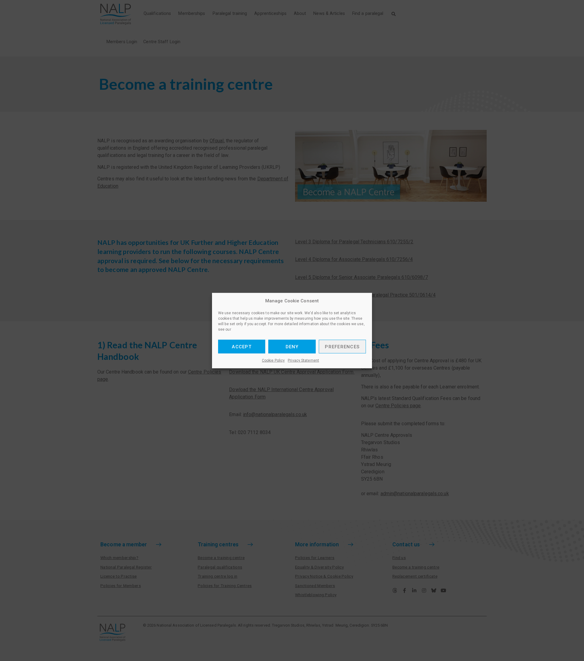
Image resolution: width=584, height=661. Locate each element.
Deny (292, 346)
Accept (242, 346)
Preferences (342, 346)
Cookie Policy (273, 360)
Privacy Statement (303, 360)
